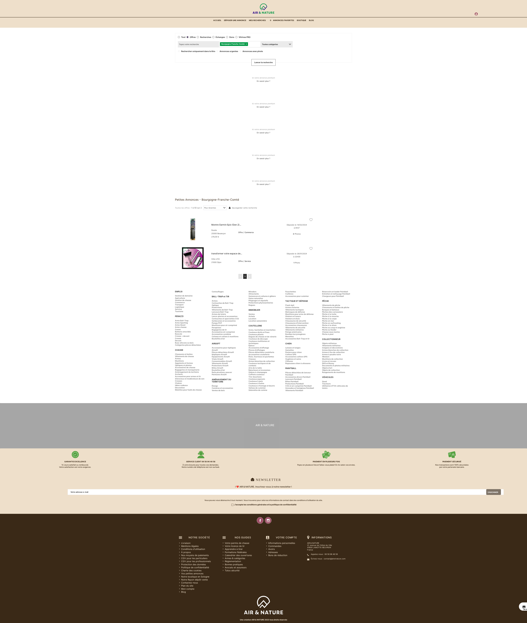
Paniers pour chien (293, 352)
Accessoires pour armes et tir (188, 376)
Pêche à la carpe (329, 319)
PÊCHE (325, 301)
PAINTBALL (290, 368)
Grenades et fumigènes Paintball (299, 388)
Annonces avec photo (253, 51)
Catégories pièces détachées (188, 345)
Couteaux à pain (256, 381)
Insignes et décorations (332, 348)
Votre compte (286, 537)
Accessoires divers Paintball (297, 377)
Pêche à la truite (329, 314)
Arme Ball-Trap (181, 320)
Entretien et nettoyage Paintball (336, 294)
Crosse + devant (182, 336)
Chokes (178, 383)
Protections (217, 307)
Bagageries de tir (219, 330)
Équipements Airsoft (221, 357)
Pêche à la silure (329, 325)
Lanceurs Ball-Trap (220, 312)
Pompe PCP (217, 323)
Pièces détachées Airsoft (223, 352)
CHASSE (179, 350)
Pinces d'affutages (257, 350)
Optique (215, 305)
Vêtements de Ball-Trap (222, 310)
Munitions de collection (332, 359)
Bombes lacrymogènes (295, 334)
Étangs (215, 386)
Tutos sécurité (232, 570)
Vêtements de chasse (184, 356)
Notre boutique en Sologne (195, 576)
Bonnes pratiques (234, 564)
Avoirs (271, 549)
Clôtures (289, 361)
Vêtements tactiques (294, 310)
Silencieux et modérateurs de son (189, 379)
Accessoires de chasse (185, 367)
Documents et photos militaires (336, 365)
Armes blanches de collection (262, 361)
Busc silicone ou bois (184, 343)
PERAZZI (179, 316)
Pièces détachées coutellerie (261, 352)
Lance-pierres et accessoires (224, 316)
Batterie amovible (183, 332)
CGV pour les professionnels (196, 561)
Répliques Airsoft (219, 354)
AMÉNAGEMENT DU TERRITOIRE (221, 380)
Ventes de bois (218, 390)
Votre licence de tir (235, 546)
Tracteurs (326, 384)
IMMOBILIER (254, 310)
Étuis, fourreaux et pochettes (261, 357)
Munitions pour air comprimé (224, 325)
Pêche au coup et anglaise (333, 327)
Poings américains (293, 332)
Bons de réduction (277, 555)
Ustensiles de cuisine (258, 390)
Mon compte (187, 588)
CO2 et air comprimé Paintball (298, 386)
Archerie (179, 374)
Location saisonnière (258, 321)
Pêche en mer (328, 321)
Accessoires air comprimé (223, 332)
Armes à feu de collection (333, 352)
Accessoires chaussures (296, 325)
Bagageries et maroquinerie (187, 370)
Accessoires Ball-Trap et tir (297, 339)
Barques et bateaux (330, 310)
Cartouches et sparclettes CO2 (225, 319)
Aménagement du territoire (187, 372)
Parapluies (216, 327)
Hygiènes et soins (293, 359)
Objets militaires (329, 343)
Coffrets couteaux (256, 374)
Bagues (252, 305)
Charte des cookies (191, 570)
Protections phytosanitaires (261, 303)
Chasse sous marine (331, 332)
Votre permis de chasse (237, 543)
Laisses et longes (292, 348)
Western (325, 357)
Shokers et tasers (293, 316)
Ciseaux (252, 359)
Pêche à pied (327, 334)
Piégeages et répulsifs (258, 300)
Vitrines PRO (244, 37)
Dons (231, 37)
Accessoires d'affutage (259, 348)
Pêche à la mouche (330, 316)
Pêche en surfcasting (331, 323)
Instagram (268, 520)
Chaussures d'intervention (297, 323)
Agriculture (180, 298)
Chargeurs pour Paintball (333, 296)
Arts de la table (255, 368)
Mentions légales (190, 546)
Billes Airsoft (217, 368)
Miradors (252, 292)
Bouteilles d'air (218, 339)
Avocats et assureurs (235, 567)
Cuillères (289, 294)
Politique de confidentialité (195, 567)
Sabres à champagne (258, 372)
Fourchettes (290, 292)
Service (178, 309)
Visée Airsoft (217, 359)
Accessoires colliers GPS (296, 357)
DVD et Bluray (328, 363)
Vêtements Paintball (294, 390)
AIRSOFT (216, 343)
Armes (178, 358)
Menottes (289, 336)
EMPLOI (178, 291)
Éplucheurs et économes (259, 370)
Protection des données (193, 564)
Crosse (178, 338)
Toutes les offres (182, 208)
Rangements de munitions (333, 372)
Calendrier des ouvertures (238, 555)
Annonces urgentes (229, 51)
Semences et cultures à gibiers (262, 296)
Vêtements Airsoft (220, 363)
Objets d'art (327, 368)
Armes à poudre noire (331, 354)
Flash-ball (289, 305)
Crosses (178, 381)
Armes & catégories (235, 558)
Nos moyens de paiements (195, 555)
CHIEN (288, 343)
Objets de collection (331, 370)
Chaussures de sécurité (295, 321)
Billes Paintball (291, 381)
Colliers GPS (290, 354)
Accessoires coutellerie (259, 354)
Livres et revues (329, 361)
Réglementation (233, 561)
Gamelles (289, 350)
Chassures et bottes (184, 354)
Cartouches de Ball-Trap (222, 303)
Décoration (180, 388)
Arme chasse (181, 327)
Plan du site (187, 585)
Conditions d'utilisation (193, 549)
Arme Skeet (180, 325)
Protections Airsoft (220, 365)
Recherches (205, 37)
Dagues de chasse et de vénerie (262, 337)
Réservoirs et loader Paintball (335, 292)
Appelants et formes (184, 363)
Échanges (220, 37)
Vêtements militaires (294, 330)
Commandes (274, 546)
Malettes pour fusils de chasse (188, 390)
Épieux (251, 345)
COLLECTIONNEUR (331, 339)
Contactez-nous (189, 582)
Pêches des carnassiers (332, 312)
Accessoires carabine (221, 334)
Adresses (273, 552)
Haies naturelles (256, 298)
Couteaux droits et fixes (259, 332)
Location (252, 319)
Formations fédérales (236, 552)
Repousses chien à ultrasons (297, 363)
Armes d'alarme (292, 307)
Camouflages (218, 292)
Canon (178, 329)
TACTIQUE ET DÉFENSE (296, 301)
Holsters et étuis (292, 319)
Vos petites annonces (192, 573)
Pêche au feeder (329, 330)
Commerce (180, 302)
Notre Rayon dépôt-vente (194, 579)
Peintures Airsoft (219, 374)
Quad (324, 381)
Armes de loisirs (219, 314)
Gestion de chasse (183, 300)
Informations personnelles (281, 543)
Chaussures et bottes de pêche (335, 307)
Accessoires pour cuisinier (297, 296)
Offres (193, 37)
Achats (252, 316)
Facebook (260, 520)
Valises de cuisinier (257, 388)
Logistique (179, 307)
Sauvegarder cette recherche (244, 208)
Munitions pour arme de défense (299, 314)
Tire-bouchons (255, 377)
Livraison (185, 543)
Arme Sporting (181, 323)
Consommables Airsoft (222, 361)
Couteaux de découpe (258, 339)
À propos (186, 552)
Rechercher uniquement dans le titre (198, 51)
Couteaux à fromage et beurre (262, 386)
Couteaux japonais (257, 379)
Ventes (252, 314)
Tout (183, 37)
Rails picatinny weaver (222, 372)
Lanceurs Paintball (293, 379)
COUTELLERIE (255, 326)
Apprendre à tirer (234, 549)
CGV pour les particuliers (194, 558)
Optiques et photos (183, 365)
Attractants (254, 294)
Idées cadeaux (181, 385)
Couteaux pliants (256, 334)
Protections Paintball (294, 384)
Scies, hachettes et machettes (262, 330)
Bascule (178, 334)
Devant (178, 340)
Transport (179, 305)
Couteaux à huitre (256, 383)
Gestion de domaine (184, 296)
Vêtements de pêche (331, 305)
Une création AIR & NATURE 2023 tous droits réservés (263, 620)
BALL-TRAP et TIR (220, 296)
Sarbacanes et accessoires (224, 321)
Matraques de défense (295, 312)
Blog (183, 591)
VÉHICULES (327, 377)
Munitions (179, 361)
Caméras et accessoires (222, 388)
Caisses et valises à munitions (225, 336)
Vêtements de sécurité (295, 327)
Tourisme (179, 311)
